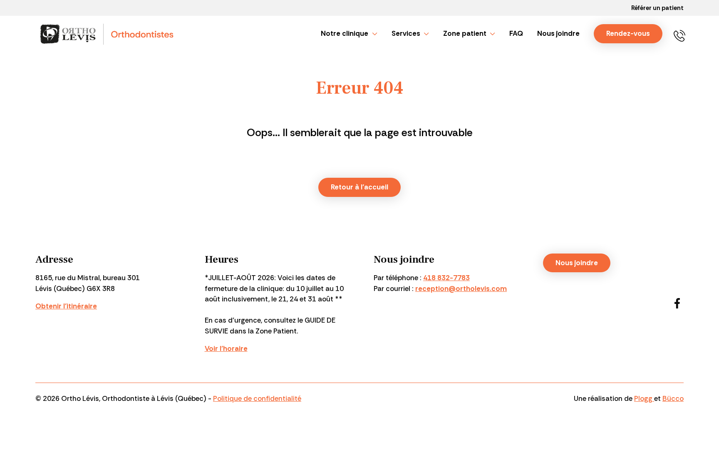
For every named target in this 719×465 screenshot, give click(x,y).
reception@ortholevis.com (461, 288)
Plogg (644, 398)
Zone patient (464, 33)
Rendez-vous (628, 33)
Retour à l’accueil (359, 186)
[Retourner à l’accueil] (108, 34)
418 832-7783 (682, 33)
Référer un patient (657, 8)
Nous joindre (558, 33)
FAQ (516, 33)
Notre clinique (344, 33)
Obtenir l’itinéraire (66, 306)
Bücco (673, 398)
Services (406, 33)
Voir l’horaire (226, 348)
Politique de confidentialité (257, 398)
